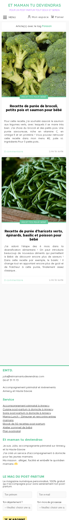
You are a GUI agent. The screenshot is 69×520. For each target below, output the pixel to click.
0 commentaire (13, 151)
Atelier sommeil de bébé (17, 427)
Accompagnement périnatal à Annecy (26, 405)
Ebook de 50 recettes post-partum (24, 423)
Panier (59, 17)
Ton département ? (12, 502)
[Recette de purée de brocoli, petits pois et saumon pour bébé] (34, 64)
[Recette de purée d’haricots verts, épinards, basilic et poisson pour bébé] (34, 190)
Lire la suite (56, 151)
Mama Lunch (10, 416)
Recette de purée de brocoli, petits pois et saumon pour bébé (34, 108)
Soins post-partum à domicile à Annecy (27, 413)
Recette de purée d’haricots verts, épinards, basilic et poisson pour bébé (34, 235)
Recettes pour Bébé (34, 97)
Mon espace (40, 17)
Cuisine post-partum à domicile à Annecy (28, 409)
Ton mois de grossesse (49, 502)
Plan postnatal (12, 431)
